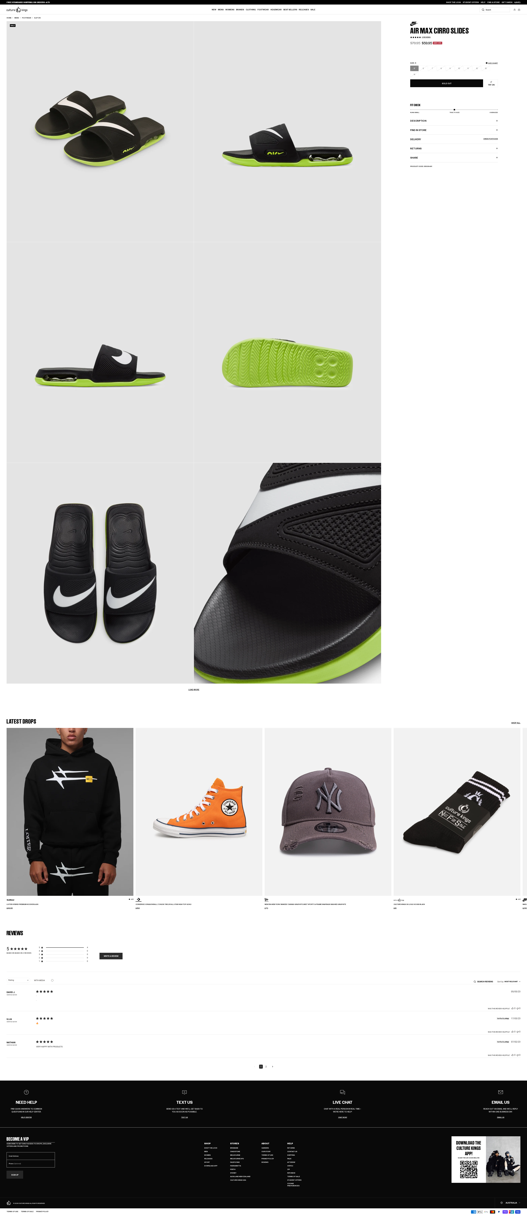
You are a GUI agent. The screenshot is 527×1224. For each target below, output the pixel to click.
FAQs (289, 1158)
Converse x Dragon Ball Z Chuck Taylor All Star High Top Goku (163, 904)
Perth (232, 1169)
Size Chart (493, 63)
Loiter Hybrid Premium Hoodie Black (22, 904)
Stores (234, 1143)
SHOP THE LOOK (453, 2)
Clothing (251, 9)
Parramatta (235, 1166)
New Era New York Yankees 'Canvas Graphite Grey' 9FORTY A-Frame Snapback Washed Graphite (305, 904)
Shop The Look (210, 1148)
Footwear (263, 9)
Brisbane (234, 1148)
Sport (207, 1162)
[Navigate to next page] (272, 1066)
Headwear (276, 9)
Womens (229, 9)
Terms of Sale (293, 1176)
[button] (519, 9)
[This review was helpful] (513, 1008)
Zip (288, 1169)
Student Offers (294, 1180)
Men (206, 1151)
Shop (207, 1143)
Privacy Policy (267, 1158)
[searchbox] (486, 981)
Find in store (418, 130)
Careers (265, 1148)
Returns (291, 1148)
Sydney (233, 1173)
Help (290, 1143)
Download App (210, 1166)
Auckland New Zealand (240, 1176)
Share (414, 157)
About (265, 1143)
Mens (221, 9)
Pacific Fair (235, 1162)
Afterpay (291, 1162)
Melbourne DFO (237, 1158)
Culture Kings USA (238, 1180)
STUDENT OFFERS (471, 2)
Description (418, 120)
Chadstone (235, 1151)
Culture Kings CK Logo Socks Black (409, 904)
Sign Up (15, 1174)
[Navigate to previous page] (254, 1066)
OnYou (290, 1166)
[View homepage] (17, 9)
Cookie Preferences (293, 1184)
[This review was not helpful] (517, 1008)
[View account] (514, 9)
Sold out (447, 83)
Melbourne (235, 1155)
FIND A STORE (493, 2)
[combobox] (495, 9)
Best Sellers (290, 9)
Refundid (291, 1173)
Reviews (264, 1162)
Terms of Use (267, 1155)
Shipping (291, 1155)
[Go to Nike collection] (417, 23)
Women (207, 1155)
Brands (240, 9)
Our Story (265, 1151)
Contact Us (292, 1151)
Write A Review (111, 956)
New (214, 9)
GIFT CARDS (507, 2)
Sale (312, 9)
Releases (304, 9)
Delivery (454, 139)
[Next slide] (520, 807)
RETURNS (416, 148)
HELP (483, 2)
